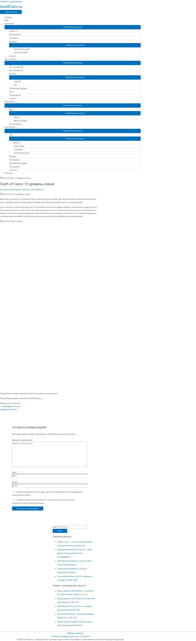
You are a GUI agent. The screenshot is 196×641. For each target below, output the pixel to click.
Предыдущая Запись (10, 406)
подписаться (17, 503)
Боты (11, 92)
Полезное (13, 38)
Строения (18, 149)
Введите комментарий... (22, 440)
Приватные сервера (18, 88)
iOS (15, 85)
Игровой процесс (21, 153)
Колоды (12, 156)
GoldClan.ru (11, 6)
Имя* (14, 472)
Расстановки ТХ (16, 70)
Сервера (13, 41)
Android (17, 81)
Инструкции (14, 166)
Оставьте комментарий (10, 189)
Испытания (14, 160)
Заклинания (19, 146)
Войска (17, 117)
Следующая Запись (9, 409)
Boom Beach (10, 101)
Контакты (9, 173)
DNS (6, 20)
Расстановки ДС (16, 67)
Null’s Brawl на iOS (22, 49)
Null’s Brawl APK (21, 52)
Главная (8, 17)
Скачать (12, 56)
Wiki (11, 109)
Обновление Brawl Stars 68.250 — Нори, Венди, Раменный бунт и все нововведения (74, 553)
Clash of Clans (10, 59)
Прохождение (15, 124)
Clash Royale (10, 127)
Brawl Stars (9, 23)
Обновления (15, 34)
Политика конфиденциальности (65, 636)
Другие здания (20, 120)
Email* (15, 482)
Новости (13, 31)
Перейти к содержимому (11, 1)
